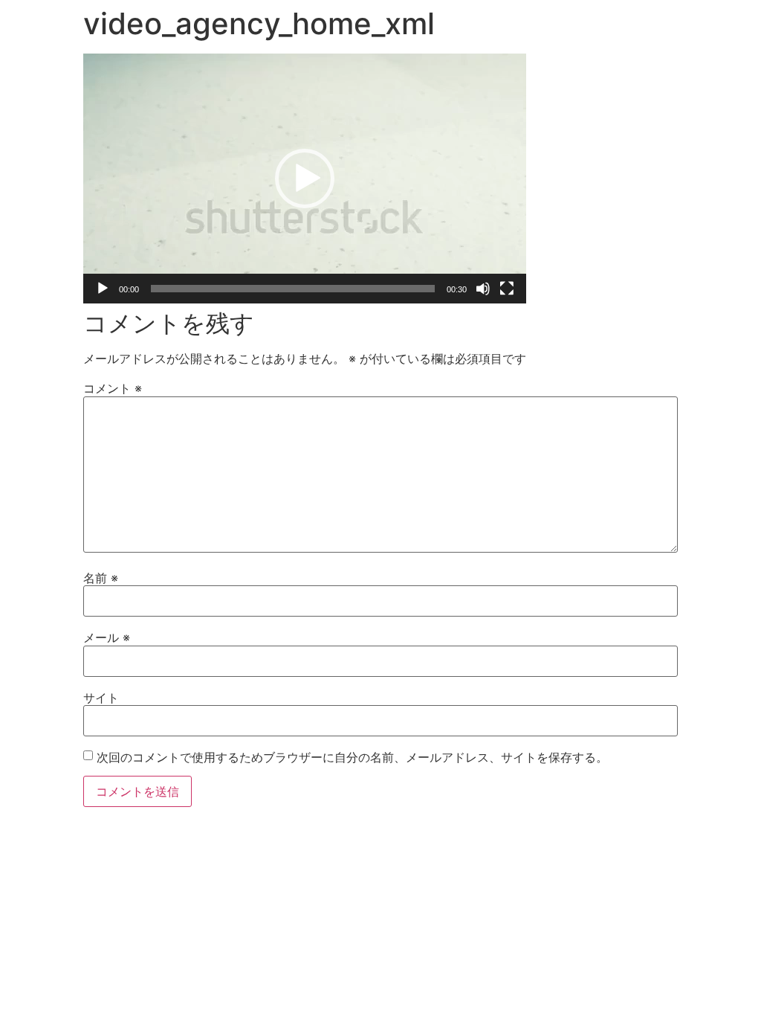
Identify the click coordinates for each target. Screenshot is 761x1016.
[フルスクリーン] (506, 288)
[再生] (102, 288)
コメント (112, 388)
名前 (100, 578)
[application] (304, 178)
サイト (101, 698)
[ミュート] (483, 288)
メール (106, 637)
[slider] (293, 288)
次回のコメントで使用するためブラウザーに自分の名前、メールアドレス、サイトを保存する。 (352, 757)
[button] (304, 178)
